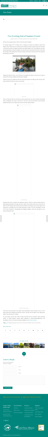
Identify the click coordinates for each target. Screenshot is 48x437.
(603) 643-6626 (6, 414)
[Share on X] (10, 330)
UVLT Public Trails (39, 412)
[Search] (43, 5)
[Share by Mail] (42, 330)
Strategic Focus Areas (29, 410)
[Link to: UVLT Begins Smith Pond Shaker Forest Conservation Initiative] (5, 345)
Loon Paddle (9, 323)
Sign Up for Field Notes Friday (32, 397)
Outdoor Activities (23, 39)
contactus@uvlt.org (7, 416)
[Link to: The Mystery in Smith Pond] (42, 345)
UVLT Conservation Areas (39, 408)
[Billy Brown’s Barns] (1, 218)
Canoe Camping (38, 416)
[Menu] (46, 5)
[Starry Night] (24, 26)
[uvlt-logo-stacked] (9, 5)
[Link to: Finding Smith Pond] (10, 345)
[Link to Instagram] (46, 1)
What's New (35, 39)
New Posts (7, 12)
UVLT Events (29, 39)
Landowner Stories (28, 408)
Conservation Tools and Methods (28, 415)
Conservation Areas (28, 412)
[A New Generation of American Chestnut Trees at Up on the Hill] (47, 218)
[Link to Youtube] (44, 1)
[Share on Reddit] (38, 330)
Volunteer (16, 408)
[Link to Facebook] (42, 1)
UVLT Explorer (38, 414)
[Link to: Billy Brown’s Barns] (37, 345)
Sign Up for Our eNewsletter (11, 397)
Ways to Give (16, 410)
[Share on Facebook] (5, 330)
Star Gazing (37, 323)
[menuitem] (43, 5)
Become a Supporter (18, 412)
